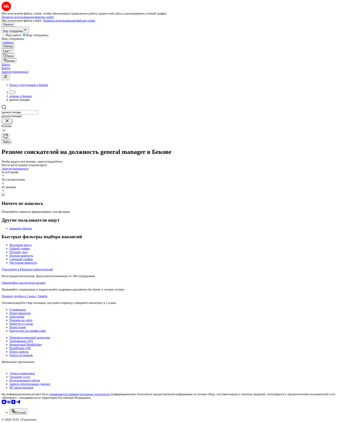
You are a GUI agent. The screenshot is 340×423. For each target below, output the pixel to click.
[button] (6, 64)
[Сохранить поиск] (5, 136)
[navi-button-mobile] (5, 77)
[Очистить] (7, 121)
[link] (8, 55)
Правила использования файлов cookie (69, 20)
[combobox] (20, 112)
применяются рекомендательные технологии (79, 394)
